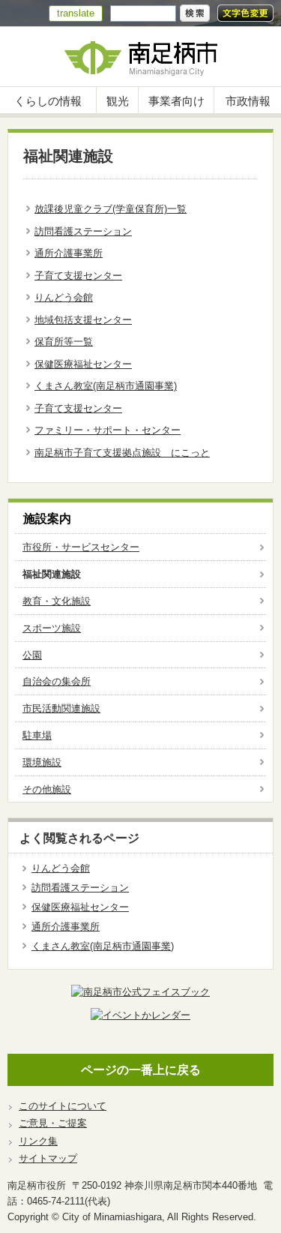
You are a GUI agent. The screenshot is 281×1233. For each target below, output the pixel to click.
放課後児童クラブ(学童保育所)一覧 (110, 208)
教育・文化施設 (56, 601)
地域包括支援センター (83, 320)
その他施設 (46, 789)
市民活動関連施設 (61, 708)
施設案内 (47, 518)
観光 (117, 100)
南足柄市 (140, 56)
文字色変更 (245, 13)
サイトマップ (48, 1158)
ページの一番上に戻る (141, 1070)
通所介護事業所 (68, 253)
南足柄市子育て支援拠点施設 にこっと (122, 452)
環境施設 (41, 762)
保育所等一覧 (63, 341)
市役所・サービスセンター (80, 547)
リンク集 (38, 1141)
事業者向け (176, 100)
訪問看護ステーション (83, 231)
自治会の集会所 (56, 681)
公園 (32, 655)
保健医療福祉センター (83, 364)
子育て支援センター (78, 275)
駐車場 (37, 735)
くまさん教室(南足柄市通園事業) (105, 386)
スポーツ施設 (51, 628)
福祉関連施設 (51, 574)
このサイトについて (62, 1106)
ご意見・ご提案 (53, 1123)
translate (75, 13)
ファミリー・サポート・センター (107, 430)
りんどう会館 (63, 297)
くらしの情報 (48, 100)
